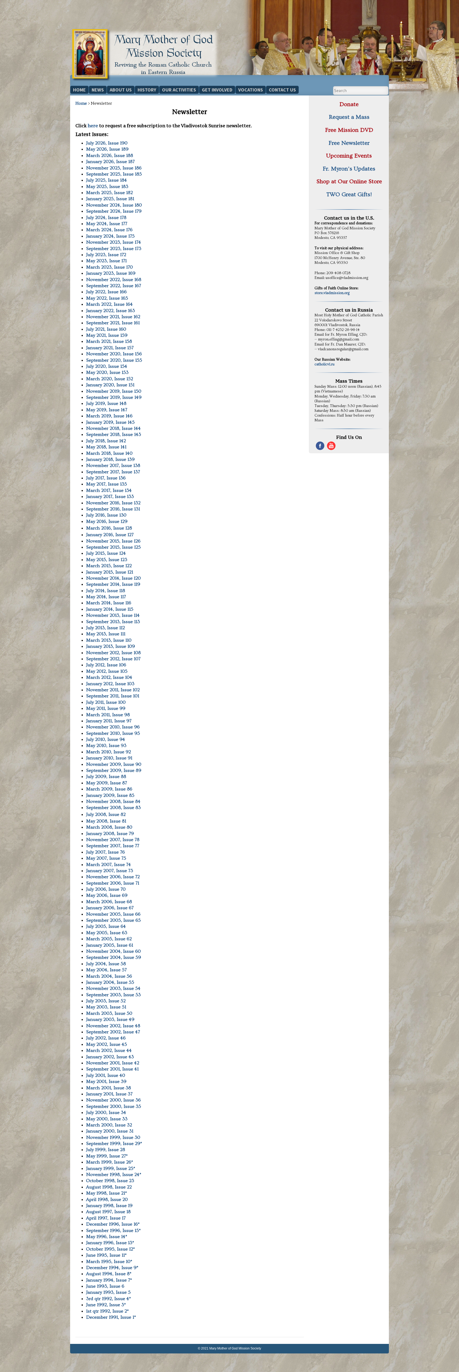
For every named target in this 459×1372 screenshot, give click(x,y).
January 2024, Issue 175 (110, 236)
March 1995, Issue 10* (109, 1261)
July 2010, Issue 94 (105, 739)
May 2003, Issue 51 (106, 1007)
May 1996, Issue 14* (106, 1236)
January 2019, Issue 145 (110, 422)
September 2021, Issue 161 (113, 323)
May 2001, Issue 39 (106, 1081)
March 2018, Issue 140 (109, 453)
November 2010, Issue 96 (113, 727)
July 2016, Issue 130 (106, 515)
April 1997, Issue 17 (106, 1218)
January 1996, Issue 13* (110, 1243)
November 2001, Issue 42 (112, 1063)
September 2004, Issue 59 (113, 957)
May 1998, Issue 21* (106, 1193)
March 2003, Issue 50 (109, 1013)
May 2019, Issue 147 (106, 410)
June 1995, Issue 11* (106, 1255)
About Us (121, 90)
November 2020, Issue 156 (114, 354)
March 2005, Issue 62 (109, 939)
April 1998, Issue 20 (107, 1199)
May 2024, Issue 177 (106, 223)
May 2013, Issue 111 (105, 634)
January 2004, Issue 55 (110, 982)
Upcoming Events (349, 155)
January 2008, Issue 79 (110, 833)
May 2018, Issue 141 (106, 447)
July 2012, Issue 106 (106, 665)
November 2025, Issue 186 (114, 168)
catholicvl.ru (324, 364)
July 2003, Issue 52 (106, 1001)
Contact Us (282, 90)
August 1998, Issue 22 (109, 1187)
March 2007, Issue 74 (108, 864)
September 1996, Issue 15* (113, 1230)
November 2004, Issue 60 (113, 951)
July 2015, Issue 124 (106, 553)
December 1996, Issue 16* (113, 1224)
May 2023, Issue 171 (106, 261)
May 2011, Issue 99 (105, 708)
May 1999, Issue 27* (107, 1156)
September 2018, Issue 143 (113, 434)
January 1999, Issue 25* (110, 1168)
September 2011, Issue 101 (112, 696)
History (147, 90)
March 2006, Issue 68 (109, 902)
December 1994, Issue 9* (112, 1267)
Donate (349, 104)
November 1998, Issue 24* (113, 1174)
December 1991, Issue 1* (111, 1317)
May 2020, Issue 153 (107, 372)
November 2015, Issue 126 (113, 541)
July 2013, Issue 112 (105, 628)
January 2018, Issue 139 (110, 459)
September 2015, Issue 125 (113, 547)
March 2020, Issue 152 (109, 379)
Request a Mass (349, 117)
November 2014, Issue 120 (113, 578)
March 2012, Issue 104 (109, 677)
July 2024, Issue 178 (106, 217)
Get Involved (217, 90)
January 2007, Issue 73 (109, 870)
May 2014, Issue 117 (106, 597)
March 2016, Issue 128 (109, 528)
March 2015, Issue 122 (109, 566)
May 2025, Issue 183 (107, 186)
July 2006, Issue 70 (106, 889)
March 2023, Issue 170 (109, 267)
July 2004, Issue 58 (106, 964)
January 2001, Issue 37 (109, 1094)
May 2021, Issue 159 (107, 335)
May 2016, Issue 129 (107, 521)
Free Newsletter (349, 143)
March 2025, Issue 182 (109, 192)
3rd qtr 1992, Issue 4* (108, 1298)
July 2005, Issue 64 (106, 926)
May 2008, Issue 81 (106, 821)
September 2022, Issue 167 (113, 286)
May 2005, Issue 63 (106, 933)
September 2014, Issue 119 (113, 584)
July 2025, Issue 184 (106, 180)
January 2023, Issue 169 (110, 273)
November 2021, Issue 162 (113, 317)
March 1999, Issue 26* (109, 1162)
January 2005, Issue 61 (109, 945)
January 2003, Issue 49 (110, 1019)
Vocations (250, 90)
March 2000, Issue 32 (109, 1125)
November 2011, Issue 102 (113, 690)
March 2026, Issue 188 (109, 155)
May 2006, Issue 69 (107, 895)
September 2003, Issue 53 (113, 995)
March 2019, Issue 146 (109, 416)
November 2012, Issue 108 (113, 653)
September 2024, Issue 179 (114, 211)
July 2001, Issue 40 (105, 1075)
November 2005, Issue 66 (113, 914)
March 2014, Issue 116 (108, 603)
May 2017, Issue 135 (106, 484)
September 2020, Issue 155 (114, 360)
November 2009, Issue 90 (113, 764)
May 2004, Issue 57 (106, 970)
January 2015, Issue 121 (109, 572)
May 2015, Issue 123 (106, 559)
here (93, 126)
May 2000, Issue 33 (107, 1119)
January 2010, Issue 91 (109, 758)
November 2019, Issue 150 (113, 391)
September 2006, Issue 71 (112, 883)
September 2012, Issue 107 (113, 659)
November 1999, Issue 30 (113, 1137)
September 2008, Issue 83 (113, 807)
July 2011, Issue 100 (106, 702)
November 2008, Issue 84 (113, 801)
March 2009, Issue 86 (109, 789)
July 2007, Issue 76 (105, 852)
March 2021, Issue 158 (109, 341)
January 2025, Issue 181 (110, 199)
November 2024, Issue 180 (114, 205)
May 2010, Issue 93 (106, 745)
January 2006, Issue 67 (110, 908)
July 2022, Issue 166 (106, 292)
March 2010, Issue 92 (108, 752)
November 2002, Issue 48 (113, 1026)
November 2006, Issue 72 (113, 877)
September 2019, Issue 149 (114, 397)
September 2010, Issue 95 (113, 733)
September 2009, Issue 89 (113, 770)
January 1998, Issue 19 (109, 1205)
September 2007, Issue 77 (112, 846)
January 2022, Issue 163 (110, 310)
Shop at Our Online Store (349, 181)
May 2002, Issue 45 (106, 1044)
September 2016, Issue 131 (113, 509)
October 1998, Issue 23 (110, 1180)
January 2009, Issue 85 (110, 795)
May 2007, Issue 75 (106, 858)
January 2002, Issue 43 (110, 1057)
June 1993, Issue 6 (105, 1286)
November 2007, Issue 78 (112, 839)
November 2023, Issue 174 (113, 242)
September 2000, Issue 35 (113, 1106)
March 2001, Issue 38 (108, 1088)
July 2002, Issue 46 (106, 1038)
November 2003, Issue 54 (113, 988)
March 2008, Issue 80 (109, 827)
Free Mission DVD (349, 130)
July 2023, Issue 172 (106, 254)
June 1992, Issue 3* (106, 1305)
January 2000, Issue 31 (109, 1131)
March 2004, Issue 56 (109, 976)
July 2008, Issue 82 (106, 814)
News (98, 90)
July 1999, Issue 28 (105, 1149)
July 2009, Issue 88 (106, 776)
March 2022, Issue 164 (109, 304)
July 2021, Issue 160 (106, 329)
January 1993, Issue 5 (108, 1292)
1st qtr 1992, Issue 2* (107, 1311)
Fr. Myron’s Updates (349, 168)
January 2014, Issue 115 (109, 609)
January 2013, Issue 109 (110, 646)
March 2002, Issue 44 (109, 1050)
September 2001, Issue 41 (112, 1069)
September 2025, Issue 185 (114, 174)
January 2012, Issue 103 (110, 684)
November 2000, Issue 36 (113, 1100)
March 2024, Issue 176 (109, 230)
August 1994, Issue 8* (108, 1274)
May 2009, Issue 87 (106, 783)
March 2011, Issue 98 (108, 715)
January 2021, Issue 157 (110, 348)
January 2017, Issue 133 (110, 496)
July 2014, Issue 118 (105, 590)
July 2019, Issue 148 (106, 403)
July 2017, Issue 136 (106, 478)
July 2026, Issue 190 (107, 143)
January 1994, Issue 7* (109, 1280)
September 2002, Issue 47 (113, 1032)
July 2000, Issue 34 (106, 1112)
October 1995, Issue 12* (110, 1249)
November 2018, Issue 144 (113, 428)
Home (79, 90)
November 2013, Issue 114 (113, 615)
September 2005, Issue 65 (113, 920)
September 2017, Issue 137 (113, 472)
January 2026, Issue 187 (110, 161)
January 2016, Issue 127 (110, 535)
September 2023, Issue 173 (113, 248)
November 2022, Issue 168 (113, 279)
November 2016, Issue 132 (113, 503)
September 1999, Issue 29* (114, 1143)
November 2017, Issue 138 (113, 465)
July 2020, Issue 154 (106, 366)
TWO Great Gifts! (349, 194)
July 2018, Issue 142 (106, 441)
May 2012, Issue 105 (107, 671)
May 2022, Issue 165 (107, 298)
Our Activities (179, 90)
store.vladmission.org (332, 293)
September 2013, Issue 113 (113, 621)
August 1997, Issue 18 (108, 1211)
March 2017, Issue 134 (109, 490)
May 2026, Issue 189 (107, 149)
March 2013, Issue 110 (108, 640)
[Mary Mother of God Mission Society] (147, 80)
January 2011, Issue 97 (108, 721)
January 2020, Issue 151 (110, 385)
